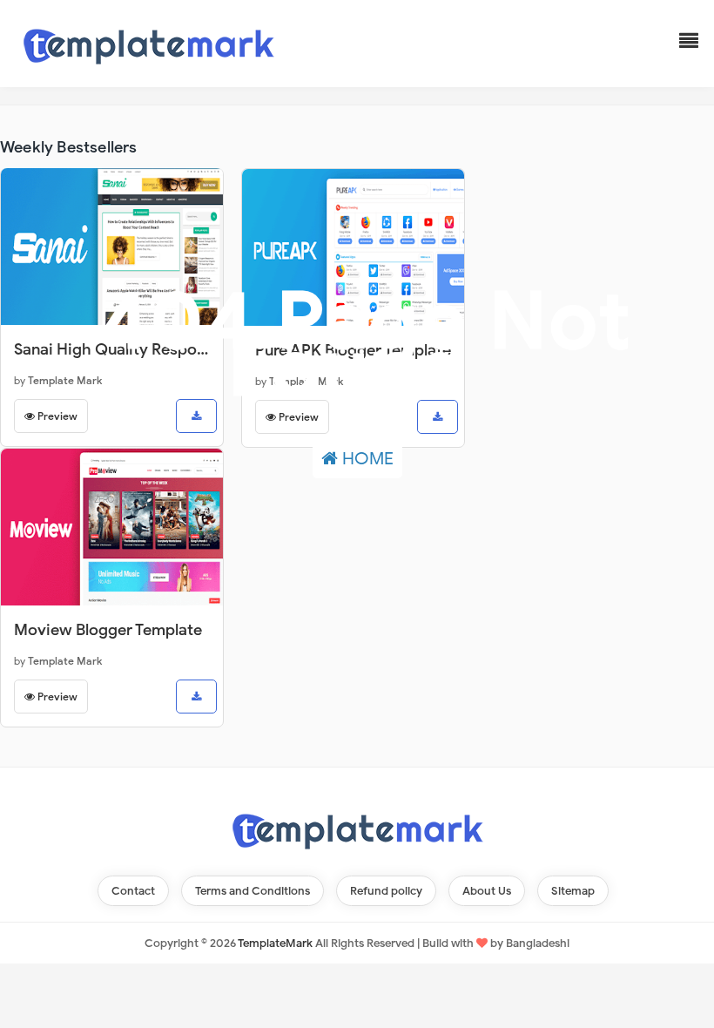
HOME (366, 459)
